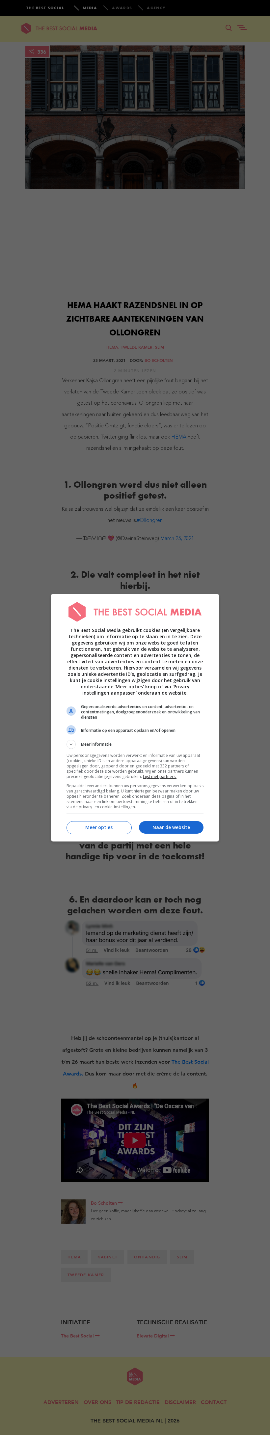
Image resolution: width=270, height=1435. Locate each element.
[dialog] (135, 718)
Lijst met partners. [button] (159, 776)
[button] (135, 744)
